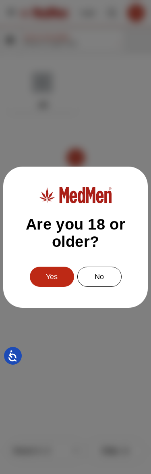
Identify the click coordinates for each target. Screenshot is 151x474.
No (99, 277)
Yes (52, 277)
